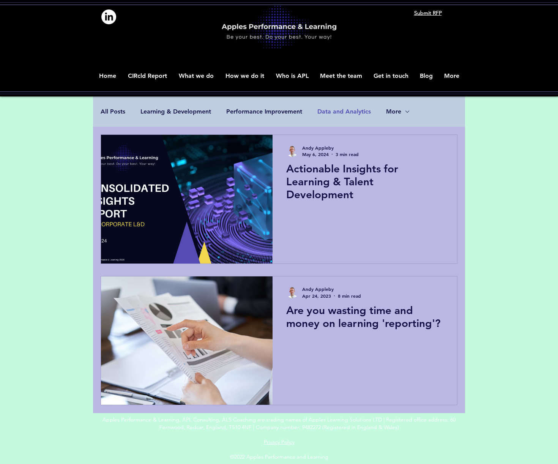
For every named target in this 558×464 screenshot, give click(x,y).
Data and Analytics (344, 111)
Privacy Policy (279, 442)
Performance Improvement (264, 111)
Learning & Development (175, 111)
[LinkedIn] (108, 16)
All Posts (113, 111)
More (393, 111)
